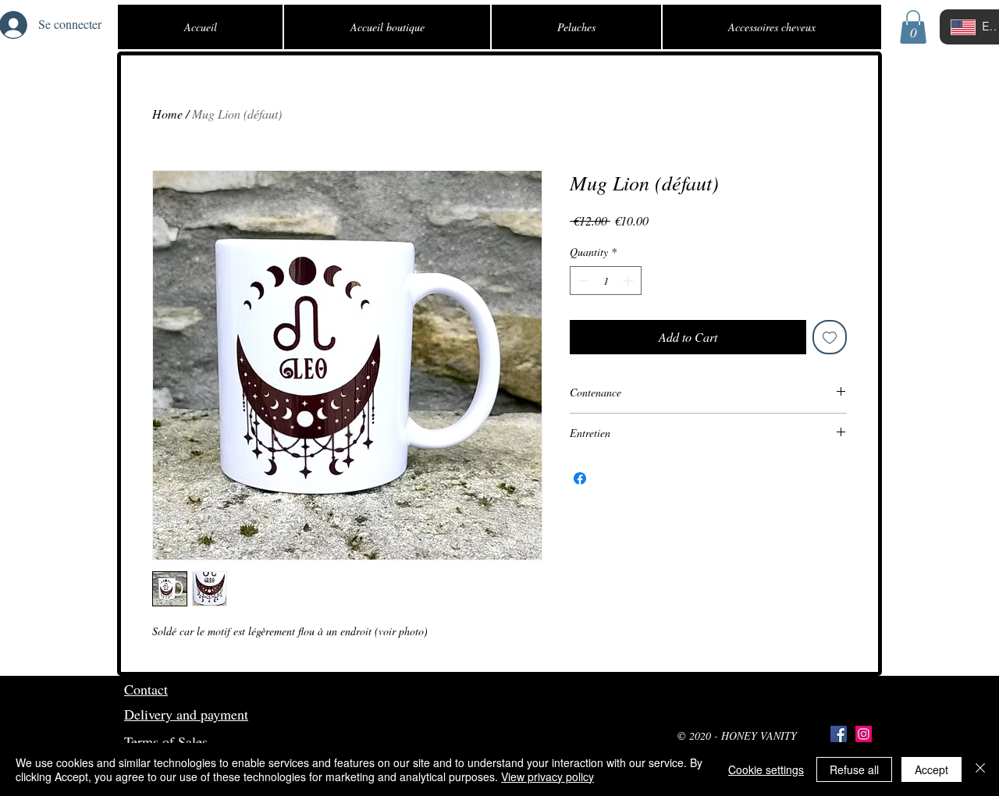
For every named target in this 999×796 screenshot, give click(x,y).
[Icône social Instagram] (863, 734)
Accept (931, 769)
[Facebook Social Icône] (838, 734)
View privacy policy (547, 776)
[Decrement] (582, 280)
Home (167, 113)
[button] (913, 27)
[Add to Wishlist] (829, 337)
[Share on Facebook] (580, 478)
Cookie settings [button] (766, 769)
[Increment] (629, 280)
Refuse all (854, 769)
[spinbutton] (606, 280)
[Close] (980, 769)
